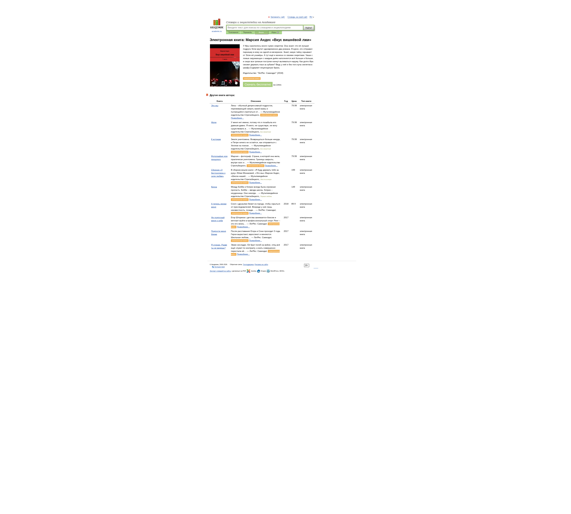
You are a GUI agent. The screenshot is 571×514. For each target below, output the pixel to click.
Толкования (233, 32)
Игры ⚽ (275, 32)
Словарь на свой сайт (297, 17)
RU (311, 17)
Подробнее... (237, 118)
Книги (261, 32)
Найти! (308, 28)
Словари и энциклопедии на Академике (250, 22)
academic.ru (217, 31)
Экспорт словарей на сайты (220, 271)
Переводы (247, 32)
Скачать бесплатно (258, 84)
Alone (214, 122)
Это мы (214, 105)
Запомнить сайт (278, 17)
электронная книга (269, 115)
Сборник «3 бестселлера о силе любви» (218, 173)
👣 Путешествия (218, 267)
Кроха (214, 187)
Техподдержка (248, 264)
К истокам (216, 139)
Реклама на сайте (261, 264)
